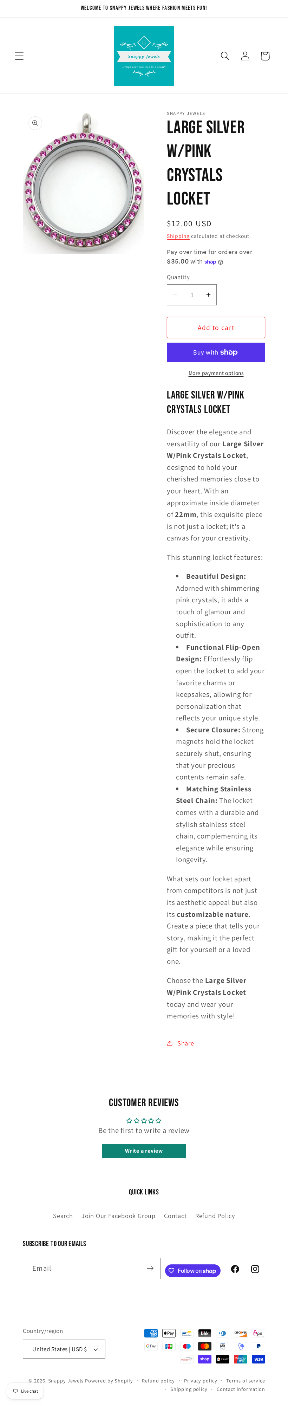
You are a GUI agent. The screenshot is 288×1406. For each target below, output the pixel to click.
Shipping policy (189, 1389)
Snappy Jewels (66, 1380)
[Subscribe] (150, 1268)
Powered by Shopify (109, 1380)
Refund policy (158, 1380)
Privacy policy (200, 1380)
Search (63, 1215)
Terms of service (245, 1380)
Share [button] (185, 1043)
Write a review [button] (144, 1150)
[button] (19, 56)
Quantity (178, 277)
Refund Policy (215, 1215)
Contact (175, 1215)
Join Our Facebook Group (118, 1215)
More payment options (216, 372)
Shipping (178, 235)
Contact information (241, 1389)
